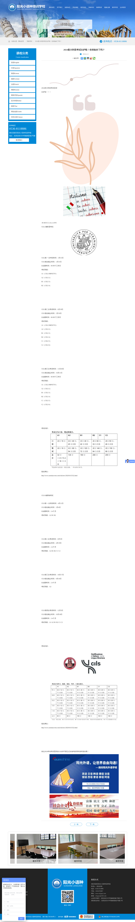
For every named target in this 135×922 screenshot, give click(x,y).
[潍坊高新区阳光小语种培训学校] (26, 7)
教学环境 (115, 7)
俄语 (15, 90)
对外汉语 (17, 117)
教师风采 (99, 7)
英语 (15, 62)
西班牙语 (16, 95)
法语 (15, 84)
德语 (15, 79)
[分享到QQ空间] (85, 58)
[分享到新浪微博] (91, 58)
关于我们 (59, 7)
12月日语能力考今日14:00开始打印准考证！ (92, 824)
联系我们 (19, 140)
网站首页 (51, 7)
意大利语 (16, 101)
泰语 (14, 106)
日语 (15, 68)
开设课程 (75, 7)
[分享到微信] (94, 58)
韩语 (15, 73)
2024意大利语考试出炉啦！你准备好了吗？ (48, 41)
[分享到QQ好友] (88, 58)
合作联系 (123, 7)
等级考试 (91, 7)
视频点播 (107, 7)
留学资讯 (83, 7)
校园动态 (67, 7)
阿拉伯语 (16, 111)
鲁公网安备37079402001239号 (111, 916)
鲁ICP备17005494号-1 (49, 916)
